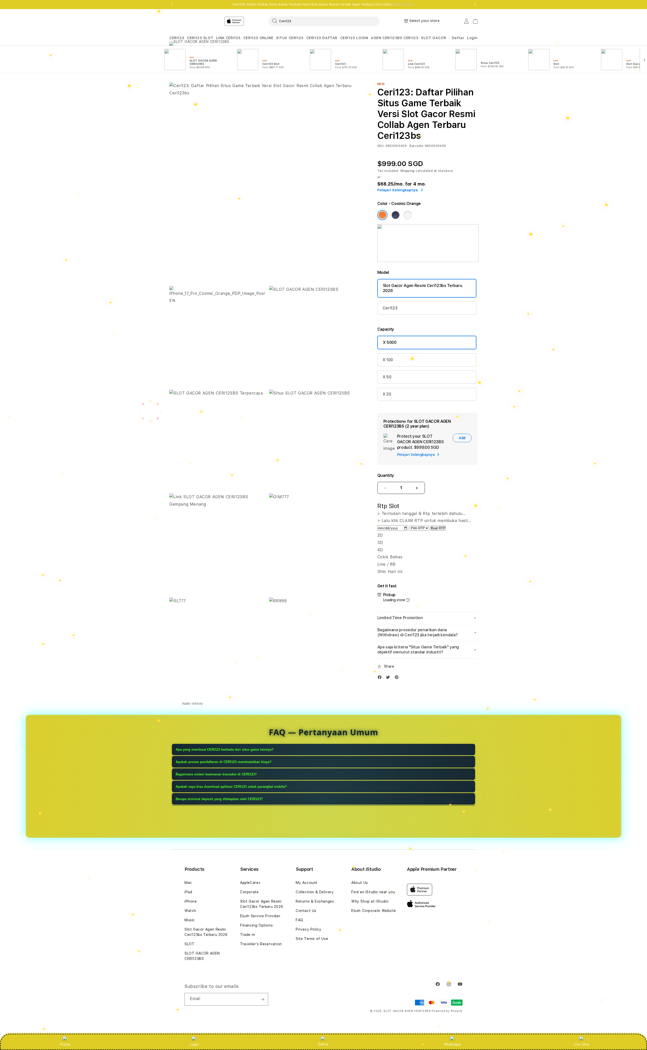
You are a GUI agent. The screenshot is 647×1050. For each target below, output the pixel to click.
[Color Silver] (408, 215)
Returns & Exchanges (315, 901)
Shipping (407, 171)
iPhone (190, 901)
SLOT (189, 944)
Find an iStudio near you (373, 892)
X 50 (387, 377)
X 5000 (390, 342)
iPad (188, 892)
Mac (188, 883)
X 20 (387, 394)
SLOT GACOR (433, 38)
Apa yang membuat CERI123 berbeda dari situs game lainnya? (224, 749)
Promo (65, 1044)
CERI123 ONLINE (258, 38)
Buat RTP (438, 528)
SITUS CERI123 (290, 38)
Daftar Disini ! (403, 4)
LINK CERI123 (228, 38)
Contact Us (306, 911)
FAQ (299, 920)
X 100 (388, 359)
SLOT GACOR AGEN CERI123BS (202, 956)
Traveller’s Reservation (261, 944)
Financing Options (256, 925)
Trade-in (247, 935)
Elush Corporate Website (373, 911)
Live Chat (582, 1044)
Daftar (323, 1044)
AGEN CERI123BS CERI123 (394, 38)
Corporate (249, 892)
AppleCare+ (250, 883)
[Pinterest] (397, 678)
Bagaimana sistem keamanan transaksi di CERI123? (216, 774)
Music (189, 920)
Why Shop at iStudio (369, 901)
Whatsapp (452, 1044)
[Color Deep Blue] (395, 215)
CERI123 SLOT (200, 38)
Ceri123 (390, 308)
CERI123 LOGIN (354, 38)
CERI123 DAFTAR (321, 38)
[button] (176, 38)
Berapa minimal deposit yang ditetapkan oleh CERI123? (219, 799)
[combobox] (324, 20)
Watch (190, 911)
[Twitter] (389, 678)
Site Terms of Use (312, 939)
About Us (359, 883)
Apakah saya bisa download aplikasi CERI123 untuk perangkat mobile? (231, 787)
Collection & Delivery (315, 892)
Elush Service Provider (260, 916)
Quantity (385, 475)
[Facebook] (380, 678)
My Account (306, 883)
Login (194, 1044)
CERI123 (176, 38)
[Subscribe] (262, 999)
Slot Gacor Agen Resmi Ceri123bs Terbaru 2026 (422, 288)
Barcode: (416, 146)
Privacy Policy (308, 929)
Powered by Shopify (447, 1011)
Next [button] (475, 4)
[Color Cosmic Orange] (382, 215)
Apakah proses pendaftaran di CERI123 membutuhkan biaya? (223, 762)
